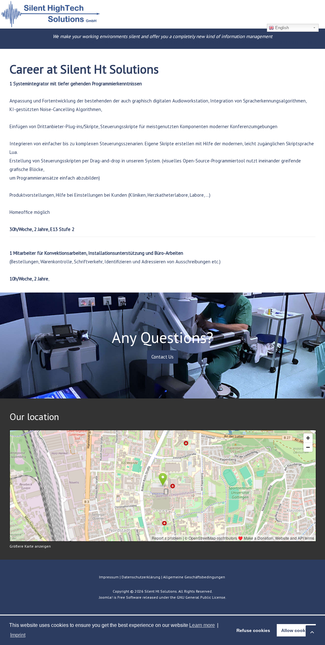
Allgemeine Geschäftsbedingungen (194, 577)
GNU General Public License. (201, 597)
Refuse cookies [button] (253, 630)
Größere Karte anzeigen (30, 546)
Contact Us (162, 357)
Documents (253, 42)
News (110, 42)
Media (314, 42)
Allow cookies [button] (296, 630)
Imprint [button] (17, 635)
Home (89, 42)
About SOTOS (140, 42)
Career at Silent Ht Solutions (197, 42)
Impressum (109, 577)
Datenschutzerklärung (141, 577)
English (281, 27)
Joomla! (106, 597)
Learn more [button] (202, 625)
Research (288, 42)
